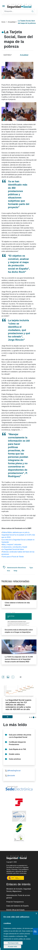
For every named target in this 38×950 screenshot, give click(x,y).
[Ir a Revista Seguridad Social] (22, 6)
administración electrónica (16, 567)
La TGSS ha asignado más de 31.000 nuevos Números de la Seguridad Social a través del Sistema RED (19, 659)
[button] (19, 677)
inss (8, 570)
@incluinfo (11, 775)
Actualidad (12, 22)
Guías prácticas (15, 759)
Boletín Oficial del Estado (15, 910)
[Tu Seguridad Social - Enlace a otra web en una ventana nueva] (19, 838)
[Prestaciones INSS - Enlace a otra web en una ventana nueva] (19, 827)
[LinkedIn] (8, 677)
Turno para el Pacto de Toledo (13, 556)
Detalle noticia (14, 754)
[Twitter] (12, 677)
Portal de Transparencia (15, 902)
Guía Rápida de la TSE (17, 749)
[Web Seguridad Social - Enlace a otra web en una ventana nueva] (19, 816)
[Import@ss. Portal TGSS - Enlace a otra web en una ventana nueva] (19, 802)
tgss (31, 567)
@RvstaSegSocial (13, 770)
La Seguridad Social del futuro (13, 549)
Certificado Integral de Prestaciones (17, 743)
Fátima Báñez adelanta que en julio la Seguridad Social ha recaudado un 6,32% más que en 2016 (18, 535)
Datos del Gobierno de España (17, 906)
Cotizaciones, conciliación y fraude (14, 547)
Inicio (3, 22)
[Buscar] (32, 11)
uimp (15, 570)
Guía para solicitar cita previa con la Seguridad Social (20, 736)
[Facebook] (3, 677)
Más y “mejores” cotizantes (11, 544)
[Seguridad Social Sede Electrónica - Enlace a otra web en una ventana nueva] (19, 788)
